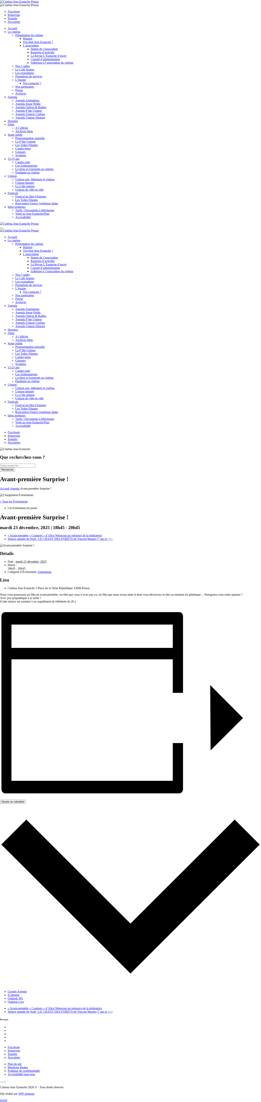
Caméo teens (23, 148)
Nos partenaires (24, 86)
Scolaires (20, 155)
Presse (19, 90)
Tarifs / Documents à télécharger (34, 210)
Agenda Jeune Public (28, 103)
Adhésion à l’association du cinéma (52, 62)
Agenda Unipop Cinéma (30, 114)
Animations (44, 572)
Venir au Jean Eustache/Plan (32, 213)
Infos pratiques (16, 206)
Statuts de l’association (44, 49)
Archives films (24, 131)
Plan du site (15, 1064)
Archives (20, 93)
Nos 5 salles (22, 66)
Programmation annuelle (30, 138)
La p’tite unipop (25, 186)
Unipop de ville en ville (29, 189)
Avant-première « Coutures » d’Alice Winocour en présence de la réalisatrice (55, 535)
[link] (14, 11)
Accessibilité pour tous (21, 1074)
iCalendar (13, 995)
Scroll (3, 1100)
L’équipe (20, 79)
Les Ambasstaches (26, 165)
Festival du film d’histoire (30, 196)
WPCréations (26, 1093)
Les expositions (24, 73)
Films (11, 124)
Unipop (12, 176)
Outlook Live (16, 1001)
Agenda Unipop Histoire (30, 117)
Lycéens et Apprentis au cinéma (34, 169)
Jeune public (15, 134)
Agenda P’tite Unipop (28, 110)
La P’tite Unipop (25, 141)
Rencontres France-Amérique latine (36, 203)
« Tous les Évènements (14, 501)
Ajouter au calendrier (13, 801)
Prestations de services (28, 76)
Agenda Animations (27, 100)
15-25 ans (13, 158)
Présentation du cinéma (29, 35)
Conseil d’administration (45, 59)
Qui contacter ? (32, 83)
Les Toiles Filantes (26, 145)
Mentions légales (18, 1067)
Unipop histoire (24, 182)
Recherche (7, 469)
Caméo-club (22, 162)
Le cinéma (14, 31)
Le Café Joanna (24, 69)
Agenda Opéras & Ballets (30, 107)
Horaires (13, 121)
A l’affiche (21, 128)
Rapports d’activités (42, 52)
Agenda (12, 97)
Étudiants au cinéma (27, 172)
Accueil (12, 28)
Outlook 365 (15, 998)
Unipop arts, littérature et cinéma (34, 179)
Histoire (27, 38)
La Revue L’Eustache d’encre (48, 55)
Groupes (20, 152)
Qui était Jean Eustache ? (38, 42)
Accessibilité (23, 217)
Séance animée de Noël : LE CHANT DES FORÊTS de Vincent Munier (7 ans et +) (60, 539)
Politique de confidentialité (24, 1070)
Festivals (13, 193)
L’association (31, 45)
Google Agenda (17, 991)
